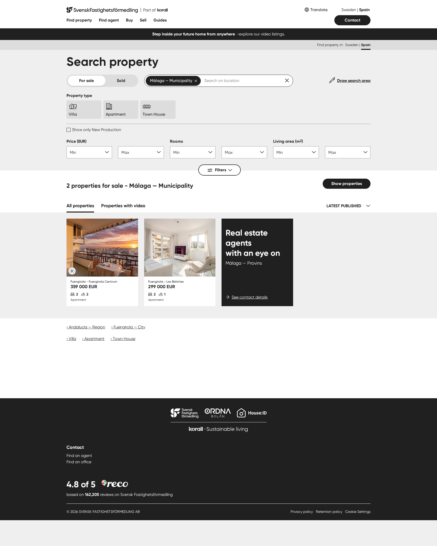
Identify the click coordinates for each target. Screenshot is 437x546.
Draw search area (353, 80)
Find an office (79, 461)
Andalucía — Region (87, 327)
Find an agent (79, 455)
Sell (143, 20)
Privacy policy (302, 512)
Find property (79, 20)
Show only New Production (96, 129)
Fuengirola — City (129, 327)
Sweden (349, 9)
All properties (80, 205)
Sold (121, 80)
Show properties (346, 183)
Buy (129, 20)
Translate (318, 9)
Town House (124, 338)
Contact (352, 20)
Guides (160, 20)
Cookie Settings (357, 512)
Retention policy (329, 512)
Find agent (109, 20)
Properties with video (123, 205)
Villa (72, 338)
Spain (364, 9)
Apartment (94, 338)
